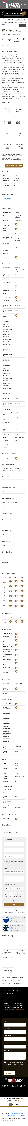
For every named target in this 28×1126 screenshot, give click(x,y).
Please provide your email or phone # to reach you (13, 862)
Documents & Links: (9, 194)
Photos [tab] (9, 46)
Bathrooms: (6, 613)
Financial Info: (7, 629)
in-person (10, 888)
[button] (4, 1015)
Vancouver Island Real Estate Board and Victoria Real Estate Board (13, 980)
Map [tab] (13, 46)
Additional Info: (7, 263)
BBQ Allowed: (7, 541)
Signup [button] (18, 19)
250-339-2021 (13, 920)
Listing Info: (6, 825)
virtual (20, 888)
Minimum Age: (7, 530)
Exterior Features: (8, 498)
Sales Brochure (7, 202)
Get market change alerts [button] (14, 166)
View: (4, 509)
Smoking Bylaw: (7, 552)
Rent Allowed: (7, 563)
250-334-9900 (13, 929)
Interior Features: (8, 477)
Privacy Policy (16, 1100)
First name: (7, 1021)
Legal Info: (6, 679)
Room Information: (9, 573)
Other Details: (7, 700)
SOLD (25, 10)
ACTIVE (19, 10)
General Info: (7, 208)
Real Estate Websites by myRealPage (14, 1102)
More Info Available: (9, 454)
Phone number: (8, 1043)
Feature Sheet (7, 198)
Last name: (7, 1028)
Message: (7, 1050)
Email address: (8, 1036)
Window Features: (8, 488)
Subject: (6, 868)
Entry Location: (7, 520)
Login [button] (23, 19)
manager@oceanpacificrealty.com (15, 1009)
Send (14, 904)
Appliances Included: (9, 464)
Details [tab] (4, 46)
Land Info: (5, 759)
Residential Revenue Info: (11, 814)
